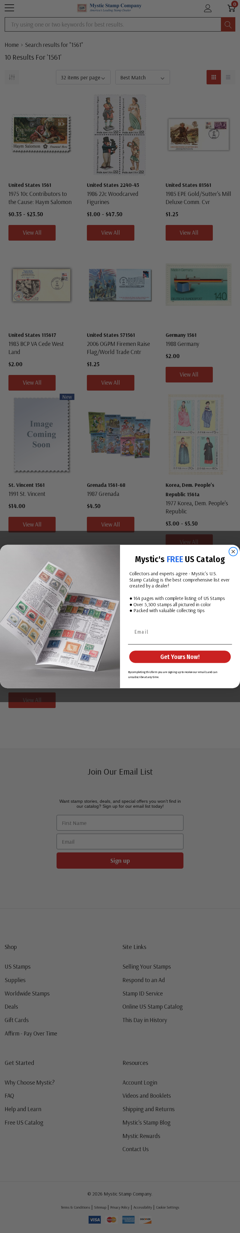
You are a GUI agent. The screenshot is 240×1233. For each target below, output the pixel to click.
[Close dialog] (233, 552)
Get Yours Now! (179, 657)
